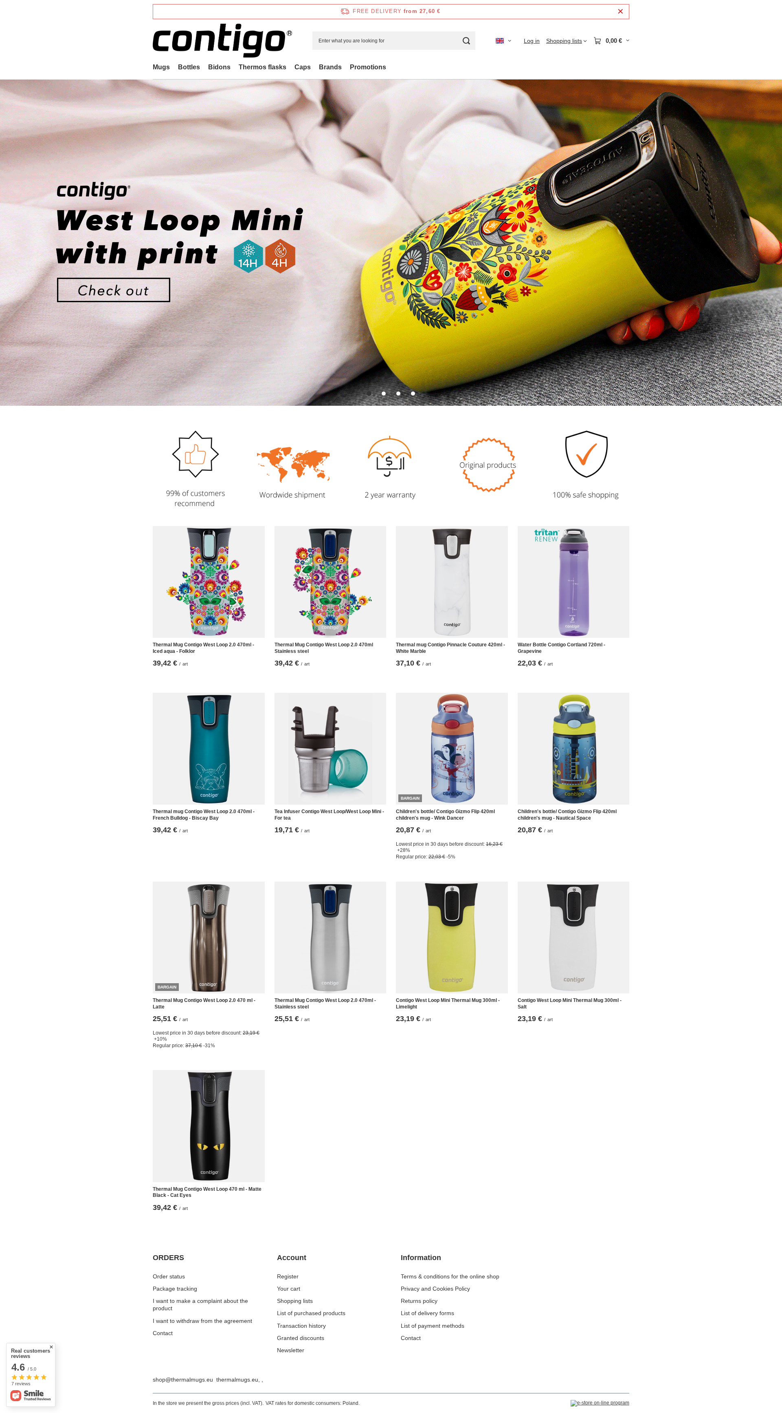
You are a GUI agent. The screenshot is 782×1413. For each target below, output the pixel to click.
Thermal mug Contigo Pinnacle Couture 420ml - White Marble (450, 648)
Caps (302, 67)
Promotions (368, 67)
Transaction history (301, 1325)
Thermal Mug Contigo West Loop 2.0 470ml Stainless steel (324, 648)
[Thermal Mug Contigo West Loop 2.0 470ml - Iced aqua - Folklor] (209, 582)
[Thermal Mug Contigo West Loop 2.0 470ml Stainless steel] (331, 582)
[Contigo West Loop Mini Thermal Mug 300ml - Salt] (574, 938)
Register (288, 1276)
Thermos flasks (262, 67)
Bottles (189, 67)
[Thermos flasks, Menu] (290, 67)
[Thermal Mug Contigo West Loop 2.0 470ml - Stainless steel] (331, 938)
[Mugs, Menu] (174, 67)
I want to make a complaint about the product (200, 1304)
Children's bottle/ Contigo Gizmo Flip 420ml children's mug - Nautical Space (567, 815)
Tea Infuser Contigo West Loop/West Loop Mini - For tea (329, 815)
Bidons (219, 67)
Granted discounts (300, 1338)
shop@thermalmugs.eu (183, 1379)
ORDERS (168, 1258)
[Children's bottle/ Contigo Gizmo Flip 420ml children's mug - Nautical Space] (574, 749)
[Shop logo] (222, 40)
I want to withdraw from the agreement (202, 1321)
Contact (163, 1333)
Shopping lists (295, 1301)
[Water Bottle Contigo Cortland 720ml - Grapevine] (574, 582)
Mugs (161, 67)
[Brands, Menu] (346, 67)
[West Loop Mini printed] (391, 243)
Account (291, 1258)
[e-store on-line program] (600, 1403)
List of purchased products (311, 1313)
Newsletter (290, 1350)
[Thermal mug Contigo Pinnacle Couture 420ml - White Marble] (452, 582)
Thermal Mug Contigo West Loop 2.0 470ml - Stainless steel (325, 1003)
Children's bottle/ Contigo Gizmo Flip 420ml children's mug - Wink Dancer (445, 815)
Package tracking (175, 1288)
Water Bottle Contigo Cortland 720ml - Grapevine (561, 648)
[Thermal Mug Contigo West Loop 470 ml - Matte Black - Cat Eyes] (209, 1126)
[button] (369, 393)
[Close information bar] (620, 11)
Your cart (288, 1288)
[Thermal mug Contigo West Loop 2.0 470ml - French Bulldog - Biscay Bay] (209, 749)
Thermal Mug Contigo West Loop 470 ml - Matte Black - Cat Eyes (207, 1192)
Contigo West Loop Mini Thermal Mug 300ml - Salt (570, 1003)
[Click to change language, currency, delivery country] (503, 41)
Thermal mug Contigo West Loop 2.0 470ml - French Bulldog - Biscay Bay (204, 815)
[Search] (466, 40)
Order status (169, 1276)
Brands (330, 67)
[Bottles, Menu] (204, 67)
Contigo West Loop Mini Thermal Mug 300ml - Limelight (448, 1003)
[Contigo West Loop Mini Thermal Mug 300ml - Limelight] (452, 938)
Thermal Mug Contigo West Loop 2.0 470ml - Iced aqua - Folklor (203, 648)
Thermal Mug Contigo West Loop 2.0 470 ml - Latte (204, 1003)
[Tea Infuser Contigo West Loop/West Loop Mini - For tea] (331, 749)
